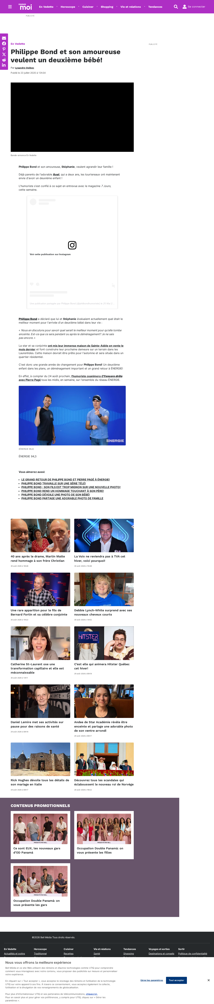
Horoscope (68, 6)
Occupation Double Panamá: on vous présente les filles (100, 850)
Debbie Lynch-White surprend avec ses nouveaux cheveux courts (103, 612)
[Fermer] (208, 980)
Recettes (68, 953)
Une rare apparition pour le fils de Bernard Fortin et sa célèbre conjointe (39, 612)
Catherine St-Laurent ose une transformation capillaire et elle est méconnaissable (37, 668)
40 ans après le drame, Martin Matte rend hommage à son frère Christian (38, 558)
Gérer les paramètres (151, 980)
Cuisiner (87, 6)
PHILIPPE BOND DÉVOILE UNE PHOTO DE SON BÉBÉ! (55, 494)
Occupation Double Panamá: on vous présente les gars (36, 903)
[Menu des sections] (10, 6)
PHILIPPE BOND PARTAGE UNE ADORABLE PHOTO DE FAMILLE (62, 498)
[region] (107, 980)
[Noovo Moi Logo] (25, 7)
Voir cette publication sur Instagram (50, 254)
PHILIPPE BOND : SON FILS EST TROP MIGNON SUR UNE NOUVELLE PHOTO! (71, 487)
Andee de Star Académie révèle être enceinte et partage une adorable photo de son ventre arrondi (103, 726)
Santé (97, 953)
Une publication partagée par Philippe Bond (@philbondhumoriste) (65, 303)
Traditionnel (40, 953)
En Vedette (46, 6)
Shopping (107, 6)
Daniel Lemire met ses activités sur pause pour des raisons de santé (37, 724)
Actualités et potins (14, 953)
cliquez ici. (92, 994)
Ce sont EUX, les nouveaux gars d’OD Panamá (36, 850)
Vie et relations (131, 6)
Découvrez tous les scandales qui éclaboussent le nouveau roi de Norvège (104, 782)
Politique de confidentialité (192, 953)
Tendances (155, 6)
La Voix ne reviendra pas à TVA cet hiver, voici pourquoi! (99, 558)
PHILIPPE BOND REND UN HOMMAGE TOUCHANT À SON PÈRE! (62, 491)
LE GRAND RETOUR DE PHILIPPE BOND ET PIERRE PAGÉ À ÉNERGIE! (65, 479)
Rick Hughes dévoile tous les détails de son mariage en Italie (40, 782)
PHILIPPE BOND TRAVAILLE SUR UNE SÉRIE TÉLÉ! (53, 483)
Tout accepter (176, 980)
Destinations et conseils (161, 953)
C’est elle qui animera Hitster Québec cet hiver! (102, 666)
